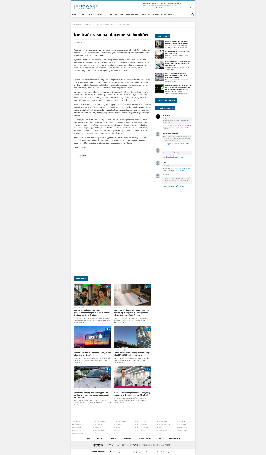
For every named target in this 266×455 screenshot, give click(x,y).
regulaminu (141, 452)
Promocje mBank (181, 424)
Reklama (113, 438)
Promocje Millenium (161, 431)
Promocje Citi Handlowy (141, 427)
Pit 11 (115, 434)
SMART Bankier (76, 421)
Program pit (117, 431)
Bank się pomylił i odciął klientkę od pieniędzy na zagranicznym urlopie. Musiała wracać (177, 63)
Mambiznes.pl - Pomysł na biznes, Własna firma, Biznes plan (147, 444)
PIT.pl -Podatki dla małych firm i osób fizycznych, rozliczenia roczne (117, 444)
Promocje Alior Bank (161, 421)
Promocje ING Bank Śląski (183, 421)
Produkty (101, 14)
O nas (88, 438)
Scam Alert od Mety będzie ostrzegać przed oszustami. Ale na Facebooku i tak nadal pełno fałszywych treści (178, 87)
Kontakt (100, 438)
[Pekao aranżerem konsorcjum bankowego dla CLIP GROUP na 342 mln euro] (132, 337)
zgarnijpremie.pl (174, 438)
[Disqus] (112, 190)
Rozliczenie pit (118, 427)
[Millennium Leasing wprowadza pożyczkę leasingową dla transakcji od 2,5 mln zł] (132, 377)
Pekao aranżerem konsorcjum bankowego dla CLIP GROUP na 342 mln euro (132, 354)
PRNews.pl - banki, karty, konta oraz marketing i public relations (135, 444)
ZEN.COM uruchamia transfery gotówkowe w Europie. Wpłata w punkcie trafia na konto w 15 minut (92, 312)
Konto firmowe (76, 431)
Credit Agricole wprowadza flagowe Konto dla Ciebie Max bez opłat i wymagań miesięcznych (177, 127)
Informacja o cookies (153, 452)
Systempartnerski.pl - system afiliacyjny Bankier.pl (125, 444)
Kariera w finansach (129, 14)
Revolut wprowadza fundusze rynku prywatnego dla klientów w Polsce (176, 156)
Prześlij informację (145, 438)
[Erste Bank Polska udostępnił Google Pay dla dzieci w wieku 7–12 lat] (92, 337)
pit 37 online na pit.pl (120, 424)
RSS (160, 438)
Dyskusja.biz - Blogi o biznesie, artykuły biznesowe (158, 444)
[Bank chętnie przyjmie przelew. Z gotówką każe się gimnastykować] (159, 44)
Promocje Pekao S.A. (140, 421)
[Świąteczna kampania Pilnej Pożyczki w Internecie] (158, 134)
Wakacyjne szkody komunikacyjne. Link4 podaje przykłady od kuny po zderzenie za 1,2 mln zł (92, 395)
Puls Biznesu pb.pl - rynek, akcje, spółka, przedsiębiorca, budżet (167, 444)
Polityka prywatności (168, 452)
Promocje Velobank (181, 427)
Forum (156, 14)
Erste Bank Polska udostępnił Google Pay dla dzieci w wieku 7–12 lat (92, 354)
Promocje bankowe (140, 431)
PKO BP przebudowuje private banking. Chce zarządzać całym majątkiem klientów (176, 75)
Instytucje (87, 14)
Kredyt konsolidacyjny (78, 424)
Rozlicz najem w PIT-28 (120, 421)
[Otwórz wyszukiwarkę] (192, 14)
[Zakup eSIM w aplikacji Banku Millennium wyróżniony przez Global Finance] (158, 163)
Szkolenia (145, 14)
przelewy (83, 155)
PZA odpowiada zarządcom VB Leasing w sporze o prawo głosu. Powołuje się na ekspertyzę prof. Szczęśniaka (132, 312)
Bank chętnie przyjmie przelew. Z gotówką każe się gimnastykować (176, 42)
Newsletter (166, 14)
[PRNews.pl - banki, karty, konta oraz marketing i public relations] (85, 6)
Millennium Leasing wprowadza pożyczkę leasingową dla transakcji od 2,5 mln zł (132, 394)
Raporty (76, 14)
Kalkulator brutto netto (99, 421)
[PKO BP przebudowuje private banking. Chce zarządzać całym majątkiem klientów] (159, 77)
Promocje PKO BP (160, 427)
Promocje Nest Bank (182, 431)
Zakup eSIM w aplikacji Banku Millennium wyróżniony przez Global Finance (176, 169)
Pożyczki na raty (76, 427)
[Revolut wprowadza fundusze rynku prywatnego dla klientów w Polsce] (158, 150)
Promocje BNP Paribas (141, 424)
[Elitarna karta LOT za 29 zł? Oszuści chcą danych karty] (159, 54)
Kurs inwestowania (77, 434)
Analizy (113, 14)
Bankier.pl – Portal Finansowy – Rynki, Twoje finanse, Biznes (110, 444)
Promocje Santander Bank (162, 424)
